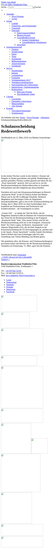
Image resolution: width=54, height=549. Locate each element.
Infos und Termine (24, 92)
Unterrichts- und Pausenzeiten (24, 26)
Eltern (14, 54)
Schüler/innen (17, 52)
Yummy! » (5, 259)
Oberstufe (16, 30)
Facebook (10, 292)
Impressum (10, 289)
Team (14, 56)
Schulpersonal (17, 113)
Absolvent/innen (18, 63)
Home (22, 117)
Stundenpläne (17, 71)
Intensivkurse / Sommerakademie (25, 87)
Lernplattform (17, 75)
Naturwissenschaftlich (26, 33)
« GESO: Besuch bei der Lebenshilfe (16, 257)
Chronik (9, 96)
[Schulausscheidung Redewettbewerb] (22, 171)
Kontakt (9, 108)
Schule (9, 21)
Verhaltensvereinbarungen (22, 82)
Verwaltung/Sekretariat (21, 111)
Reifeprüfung (17, 89)
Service (9, 68)
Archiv (14, 19)
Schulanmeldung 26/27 (21, 80)
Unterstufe (16, 28)
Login (8, 280)
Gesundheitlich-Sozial (26, 38)
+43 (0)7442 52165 (13, 271)
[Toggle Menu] (2, 10)
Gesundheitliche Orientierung (34, 42)
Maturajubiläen (18, 104)
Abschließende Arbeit (26, 94)
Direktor (15, 49)
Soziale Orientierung (30, 40)
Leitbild (15, 23)
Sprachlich (21, 45)
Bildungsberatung (19, 61)
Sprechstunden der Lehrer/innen (25, 85)
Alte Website (17, 106)
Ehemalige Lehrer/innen (21, 101)
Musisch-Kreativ (24, 35)
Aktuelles (10, 14)
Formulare (16, 78)
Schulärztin (16, 66)
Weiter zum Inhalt (8, 2)
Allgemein (44, 117)
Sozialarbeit (16, 59)
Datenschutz (11, 282)
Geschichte (16, 99)
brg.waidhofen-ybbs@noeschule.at (20, 275)
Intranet (15, 73)
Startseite (10, 285)
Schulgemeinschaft (14, 47)
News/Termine (18, 16)
